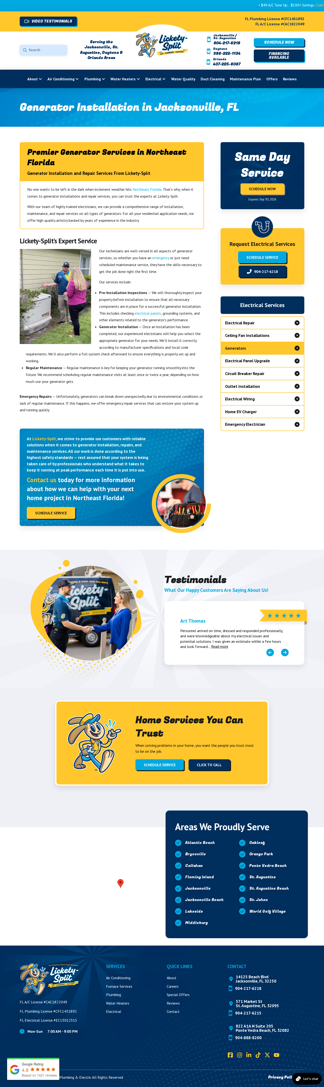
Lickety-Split (44, 438)
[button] (120, 883)
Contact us (41, 480)
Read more (219, 646)
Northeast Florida (147, 189)
